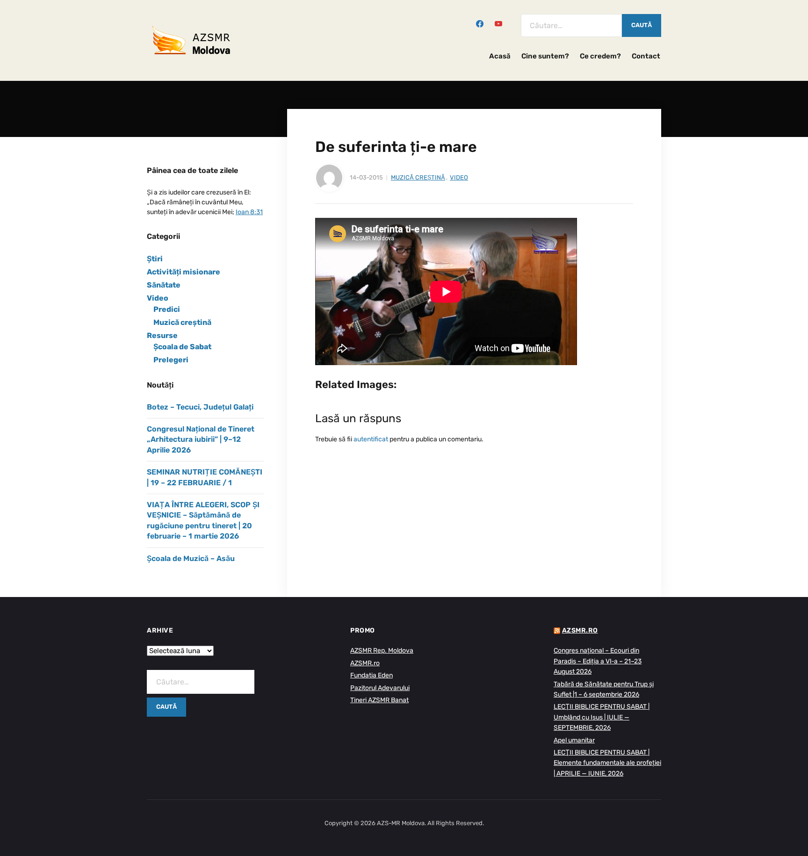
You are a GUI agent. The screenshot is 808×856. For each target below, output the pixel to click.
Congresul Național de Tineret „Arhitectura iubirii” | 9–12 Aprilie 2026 (200, 439)
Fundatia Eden (371, 675)
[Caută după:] (571, 25)
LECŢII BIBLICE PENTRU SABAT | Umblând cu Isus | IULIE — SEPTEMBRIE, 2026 (601, 717)
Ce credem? (600, 56)
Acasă (500, 56)
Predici (166, 309)
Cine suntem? (545, 56)
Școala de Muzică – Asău (191, 558)
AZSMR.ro (365, 663)
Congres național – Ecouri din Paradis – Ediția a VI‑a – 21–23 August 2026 (598, 661)
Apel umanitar (574, 740)
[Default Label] (498, 23)
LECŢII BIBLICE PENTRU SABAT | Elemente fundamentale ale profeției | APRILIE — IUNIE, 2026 (607, 762)
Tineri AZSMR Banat (379, 700)
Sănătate (163, 285)
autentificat (371, 439)
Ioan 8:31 (249, 212)
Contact (646, 56)
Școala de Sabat (182, 346)
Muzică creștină (418, 177)
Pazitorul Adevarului (380, 688)
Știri (155, 258)
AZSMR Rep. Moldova (381, 651)
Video (459, 177)
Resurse (162, 335)
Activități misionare (183, 271)
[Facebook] (479, 23)
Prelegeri (170, 359)
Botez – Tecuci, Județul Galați (200, 407)
